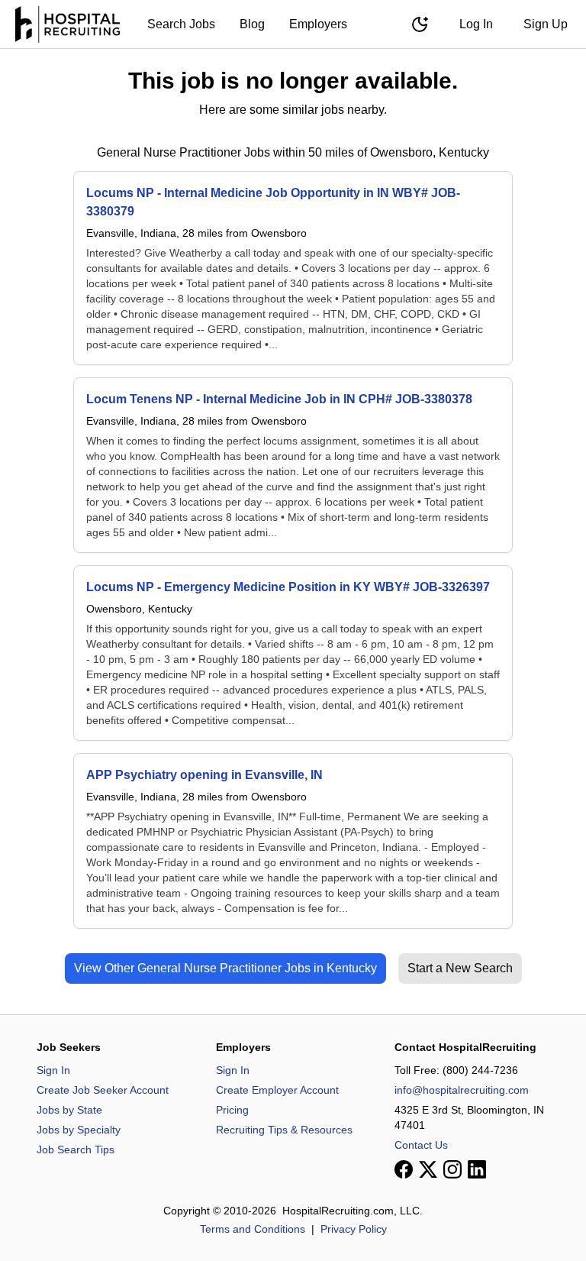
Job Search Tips (75, 1149)
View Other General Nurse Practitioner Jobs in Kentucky (225, 968)
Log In (476, 24)
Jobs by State (69, 1110)
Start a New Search (460, 968)
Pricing (232, 1110)
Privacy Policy (353, 1229)
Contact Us (421, 1145)
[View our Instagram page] (452, 1169)
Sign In (53, 1070)
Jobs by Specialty (79, 1130)
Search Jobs (181, 24)
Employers (318, 24)
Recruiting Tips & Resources (284, 1130)
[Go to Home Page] (67, 24)
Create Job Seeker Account (103, 1090)
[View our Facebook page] (403, 1169)
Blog (252, 24)
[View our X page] (428, 1169)
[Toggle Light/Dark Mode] (419, 24)
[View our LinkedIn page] (477, 1169)
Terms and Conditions (252, 1229)
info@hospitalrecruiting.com (461, 1090)
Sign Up (545, 24)
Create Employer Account (277, 1090)
